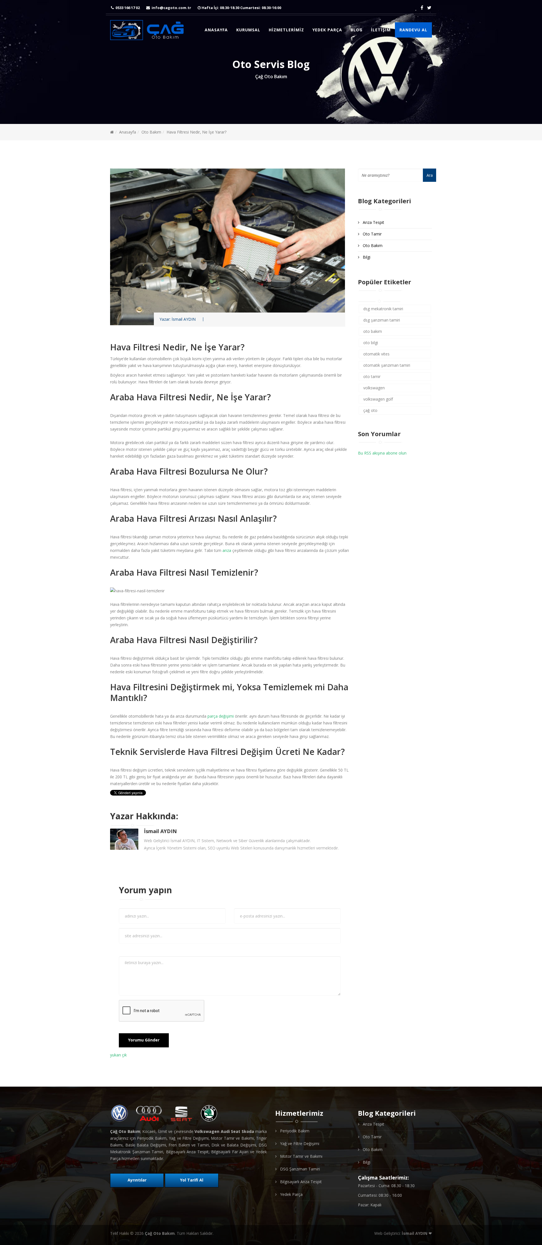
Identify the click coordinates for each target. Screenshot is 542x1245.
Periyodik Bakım (294, 1130)
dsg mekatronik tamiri (383, 308)
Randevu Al (413, 29)
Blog (356, 29)
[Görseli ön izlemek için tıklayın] (229, 247)
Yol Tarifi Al (191, 1180)
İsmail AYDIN (184, 319)
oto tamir (372, 376)
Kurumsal (248, 29)
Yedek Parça (327, 29)
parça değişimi (220, 716)
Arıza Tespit (373, 222)
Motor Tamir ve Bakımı (300, 1156)
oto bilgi (370, 342)
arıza (226, 550)
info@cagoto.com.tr (171, 7)
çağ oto (370, 410)
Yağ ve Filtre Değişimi (299, 1143)
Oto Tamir (372, 234)
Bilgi (366, 257)
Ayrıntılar (137, 1180)
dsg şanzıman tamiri (381, 320)
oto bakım (372, 331)
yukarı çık (118, 1055)
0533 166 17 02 (127, 7)
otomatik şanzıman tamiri (386, 365)
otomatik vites (376, 354)
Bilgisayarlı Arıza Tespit (300, 1181)
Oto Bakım (151, 132)
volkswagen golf (378, 399)
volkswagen (374, 387)
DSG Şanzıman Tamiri (299, 1169)
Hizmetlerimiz (286, 29)
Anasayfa (216, 29)
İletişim (381, 29)
